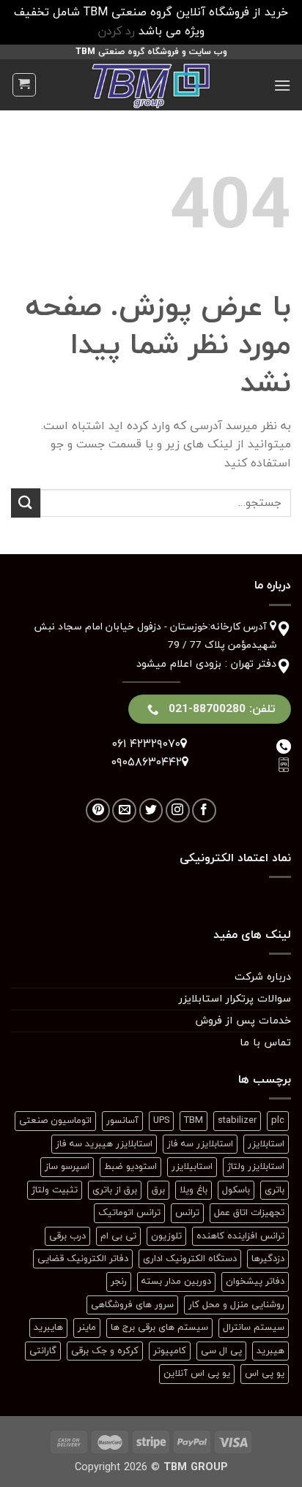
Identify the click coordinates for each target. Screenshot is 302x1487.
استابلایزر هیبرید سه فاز (104, 1144)
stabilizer (237, 1120)
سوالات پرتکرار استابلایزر (235, 999)
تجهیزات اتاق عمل (249, 1212)
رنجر (119, 1281)
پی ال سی (221, 1351)
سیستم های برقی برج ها (159, 1327)
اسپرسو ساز (67, 1166)
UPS (161, 1120)
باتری (274, 1190)
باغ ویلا (193, 1190)
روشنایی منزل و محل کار (236, 1305)
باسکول (236, 1190)
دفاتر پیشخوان (255, 1281)
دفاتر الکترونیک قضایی (82, 1258)
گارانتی (42, 1351)
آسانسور (122, 1120)
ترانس (187, 1212)
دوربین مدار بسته (176, 1281)
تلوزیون (166, 1236)
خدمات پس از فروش (243, 1021)
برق (158, 1190)
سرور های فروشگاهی (132, 1305)
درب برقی (67, 1236)
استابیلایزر (192, 1166)
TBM (193, 1120)
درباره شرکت (263, 977)
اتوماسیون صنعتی (55, 1120)
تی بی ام (118, 1236)
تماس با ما (265, 1043)
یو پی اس (264, 1373)
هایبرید (48, 1327)
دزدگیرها (267, 1258)
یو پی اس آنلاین (196, 1373)
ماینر (87, 1327)
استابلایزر (266, 1144)
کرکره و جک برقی (105, 1351)
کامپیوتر (169, 1351)
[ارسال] (25, 502)
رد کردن (116, 31)
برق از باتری (114, 1190)
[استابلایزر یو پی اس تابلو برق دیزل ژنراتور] (151, 84)
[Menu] (282, 85)
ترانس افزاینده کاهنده (240, 1236)
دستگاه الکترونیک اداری (190, 1258)
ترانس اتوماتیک (129, 1212)
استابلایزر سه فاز (200, 1144)
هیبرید (270, 1351)
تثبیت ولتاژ (55, 1190)
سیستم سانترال (253, 1327)
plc (277, 1120)
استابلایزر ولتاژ (255, 1166)
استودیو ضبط (130, 1166)
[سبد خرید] (24, 85)
